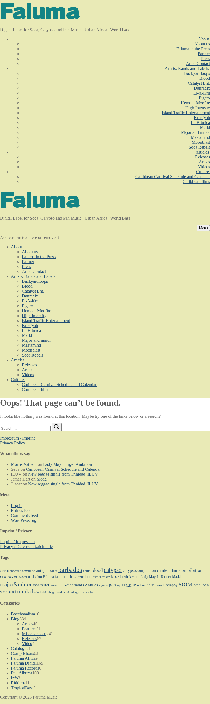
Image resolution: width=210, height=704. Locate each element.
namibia (56, 585)
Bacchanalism (23, 614)
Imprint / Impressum (17, 541)
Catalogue (19, 648)
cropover (9, 576)
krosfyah (119, 576)
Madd (42, 479)
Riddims (18, 683)
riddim (141, 585)
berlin (87, 570)
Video (27, 643)
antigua (42, 570)
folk (81, 576)
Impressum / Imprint (17, 438)
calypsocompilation (139, 570)
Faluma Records (25, 668)
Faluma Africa (23, 658)
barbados (70, 569)
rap (119, 585)
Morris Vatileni (24, 464)
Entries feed (21, 510)
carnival (163, 570)
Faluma (48, 577)
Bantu (53, 570)
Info (14, 678)
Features (29, 628)
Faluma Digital (24, 663)
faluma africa (66, 576)
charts (174, 571)
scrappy (171, 585)
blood (97, 570)
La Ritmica (164, 577)
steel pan (201, 585)
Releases (29, 638)
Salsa (150, 585)
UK (82, 592)
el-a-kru (37, 577)
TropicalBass (22, 687)
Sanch (160, 585)
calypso (113, 570)
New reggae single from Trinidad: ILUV (63, 474)
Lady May (148, 577)
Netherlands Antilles (80, 585)
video (90, 592)
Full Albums (21, 673)
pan (112, 584)
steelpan (7, 592)
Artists (27, 623)
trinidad (24, 591)
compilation (191, 570)
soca (186, 583)
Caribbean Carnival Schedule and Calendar (63, 469)
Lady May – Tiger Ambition (67, 464)
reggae (129, 584)
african (4, 571)
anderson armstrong (22, 570)
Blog (15, 619)
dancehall (25, 576)
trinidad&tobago (45, 592)
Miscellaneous (34, 633)
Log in (16, 505)
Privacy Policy (12, 443)
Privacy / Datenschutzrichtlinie (26, 546)
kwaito (134, 577)
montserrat (41, 585)
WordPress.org (23, 520)
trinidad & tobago (68, 592)
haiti (88, 577)
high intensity (101, 576)
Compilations (22, 653)
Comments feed (24, 515)
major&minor (16, 584)
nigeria (103, 585)
